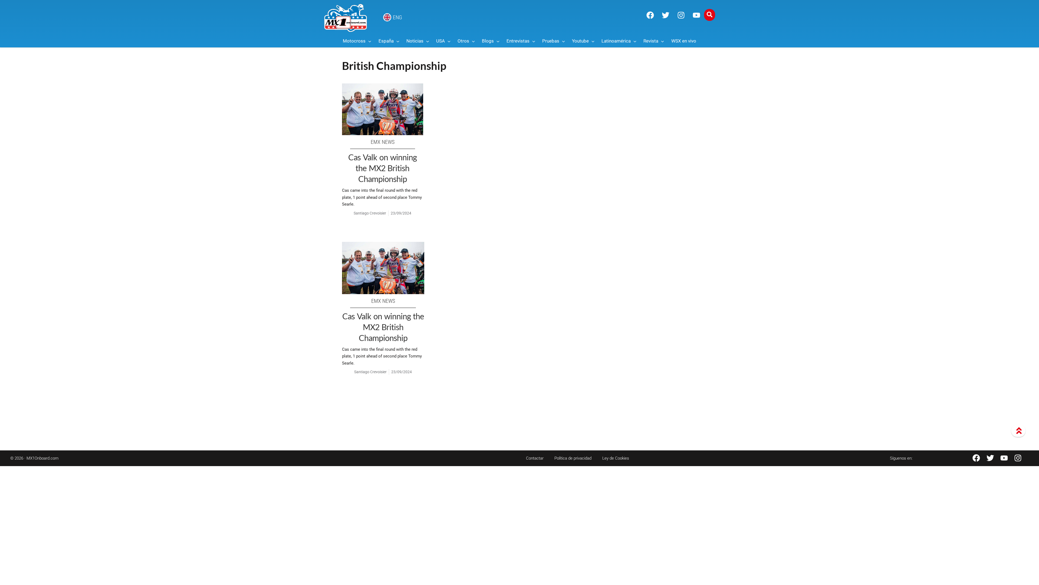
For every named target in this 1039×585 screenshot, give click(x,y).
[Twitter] (665, 15)
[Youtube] (696, 15)
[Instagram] (681, 15)
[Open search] (709, 15)
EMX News (382, 142)
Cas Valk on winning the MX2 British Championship (382, 168)
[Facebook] (650, 15)
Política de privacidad (572, 458)
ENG (397, 17)
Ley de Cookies (615, 458)
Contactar (535, 458)
